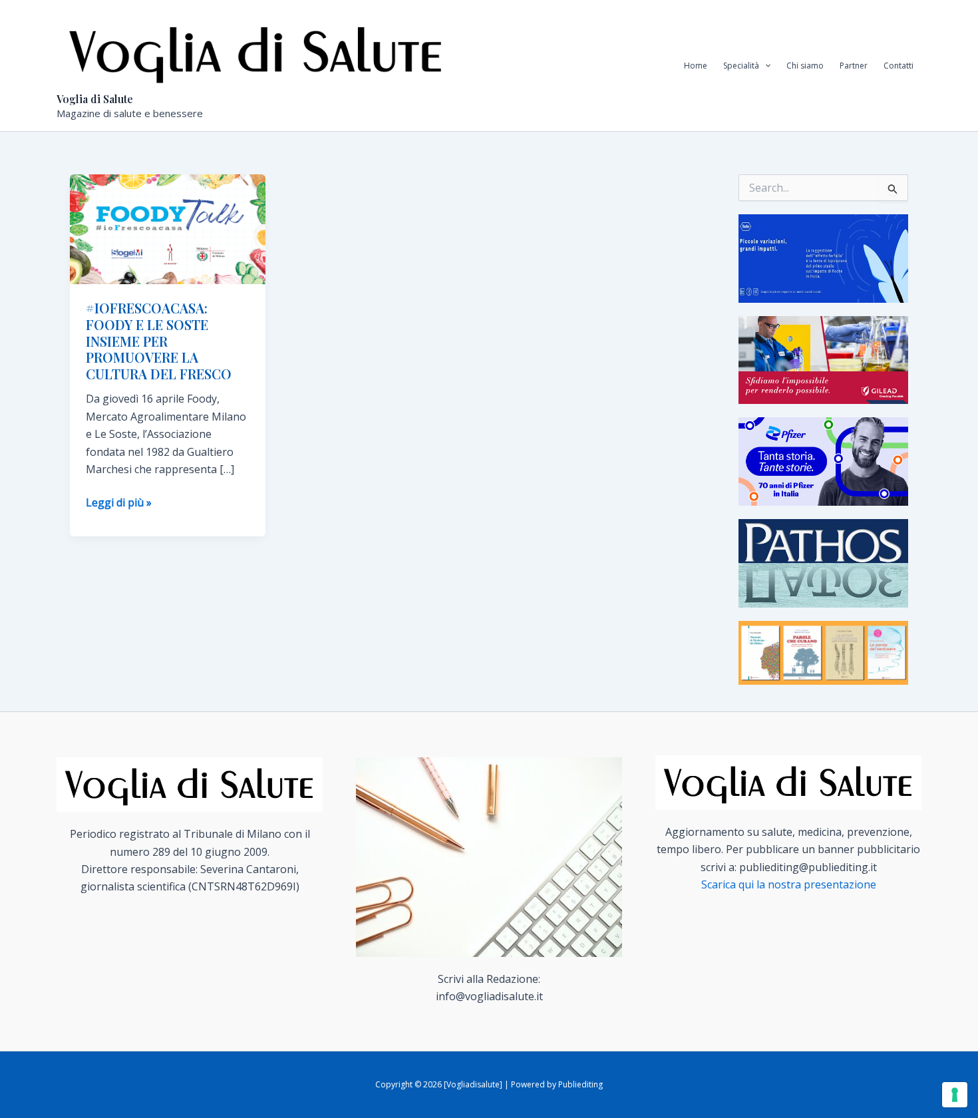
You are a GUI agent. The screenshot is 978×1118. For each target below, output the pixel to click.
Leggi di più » (119, 502)
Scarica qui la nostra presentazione (788, 884)
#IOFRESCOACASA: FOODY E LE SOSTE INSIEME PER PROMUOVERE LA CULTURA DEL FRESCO (159, 340)
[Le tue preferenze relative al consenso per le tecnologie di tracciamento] (954, 1094)
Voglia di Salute (95, 99)
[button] (764, 66)
